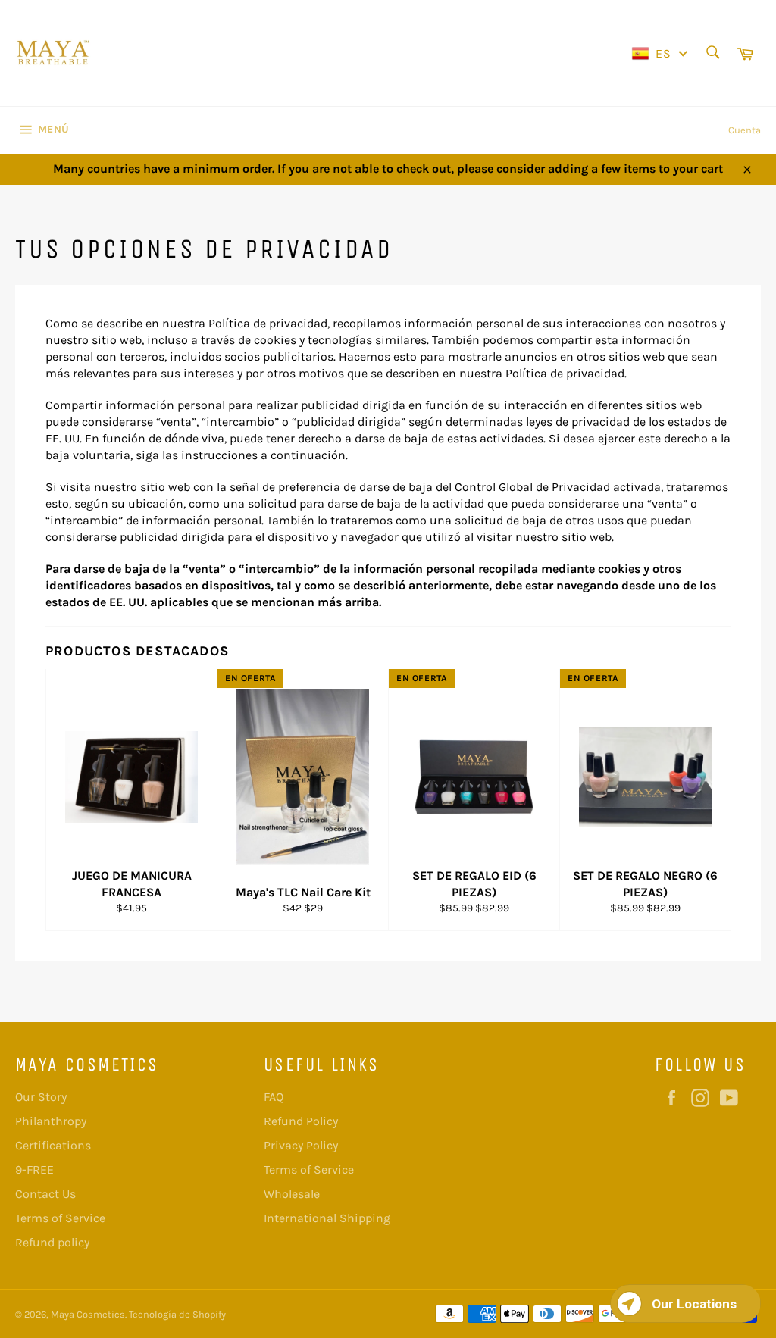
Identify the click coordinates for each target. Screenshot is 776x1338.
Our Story (41, 1096)
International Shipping (327, 1218)
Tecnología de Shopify (177, 1314)
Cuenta (744, 130)
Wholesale (292, 1193)
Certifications (53, 1145)
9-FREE (34, 1169)
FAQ (273, 1096)
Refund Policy (301, 1121)
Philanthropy (50, 1121)
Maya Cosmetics (88, 1314)
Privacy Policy (301, 1145)
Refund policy (52, 1242)
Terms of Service (60, 1218)
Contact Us (45, 1193)
